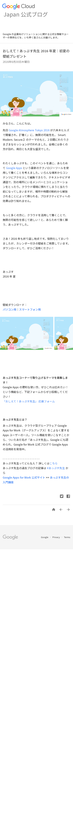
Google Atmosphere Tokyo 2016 (29, 130)
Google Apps (14, 168)
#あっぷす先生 (56, 468)
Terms (67, 537)
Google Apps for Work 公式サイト (24, 477)
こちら (53, 463)
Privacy (56, 537)
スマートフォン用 (30, 309)
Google (45, 537)
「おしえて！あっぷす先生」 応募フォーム (29, 401)
